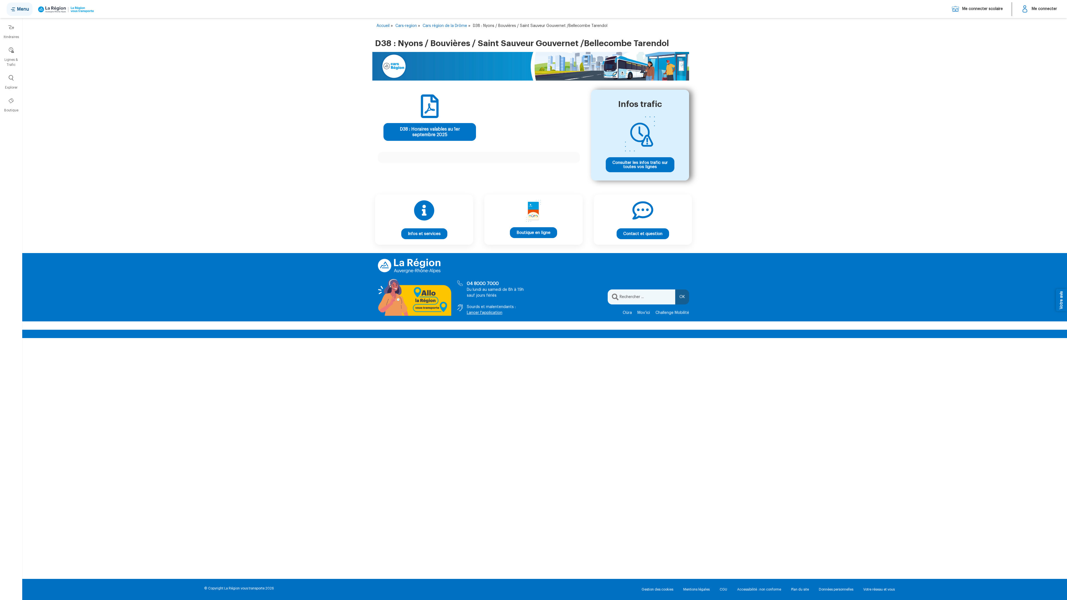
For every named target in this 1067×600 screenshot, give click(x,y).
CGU (723, 589)
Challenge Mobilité (672, 313)
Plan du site (800, 589)
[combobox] (641, 296)
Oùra (627, 313)
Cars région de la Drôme (445, 26)
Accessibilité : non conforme (759, 589)
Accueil (383, 26)
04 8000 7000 (483, 283)
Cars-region (406, 26)
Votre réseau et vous (879, 589)
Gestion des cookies (657, 589)
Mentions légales (696, 589)
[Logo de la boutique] (65, 9)
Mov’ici (643, 313)
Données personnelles (836, 589)
